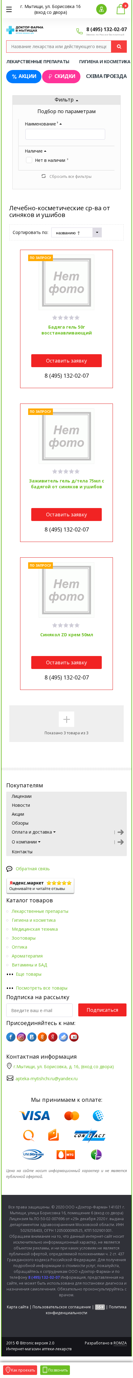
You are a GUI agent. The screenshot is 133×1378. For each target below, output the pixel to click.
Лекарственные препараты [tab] (37, 61)
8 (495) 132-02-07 (106, 29)
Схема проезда (106, 76)
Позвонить (58, 1370)
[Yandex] (53, 1037)
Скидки (64, 76)
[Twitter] (63, 1037)
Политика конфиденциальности (86, 1310)
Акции (27, 76)
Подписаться (102, 1010)
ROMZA (120, 1343)
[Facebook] (10, 1037)
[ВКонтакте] (31, 1037)
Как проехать (23, 1370)
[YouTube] (74, 1037)
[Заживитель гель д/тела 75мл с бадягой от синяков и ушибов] (66, 436)
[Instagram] (21, 1037)
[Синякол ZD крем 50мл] (66, 590)
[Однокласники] (42, 1037)
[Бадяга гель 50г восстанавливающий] (66, 282)
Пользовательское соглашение (61, 1307)
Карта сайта (17, 1307)
